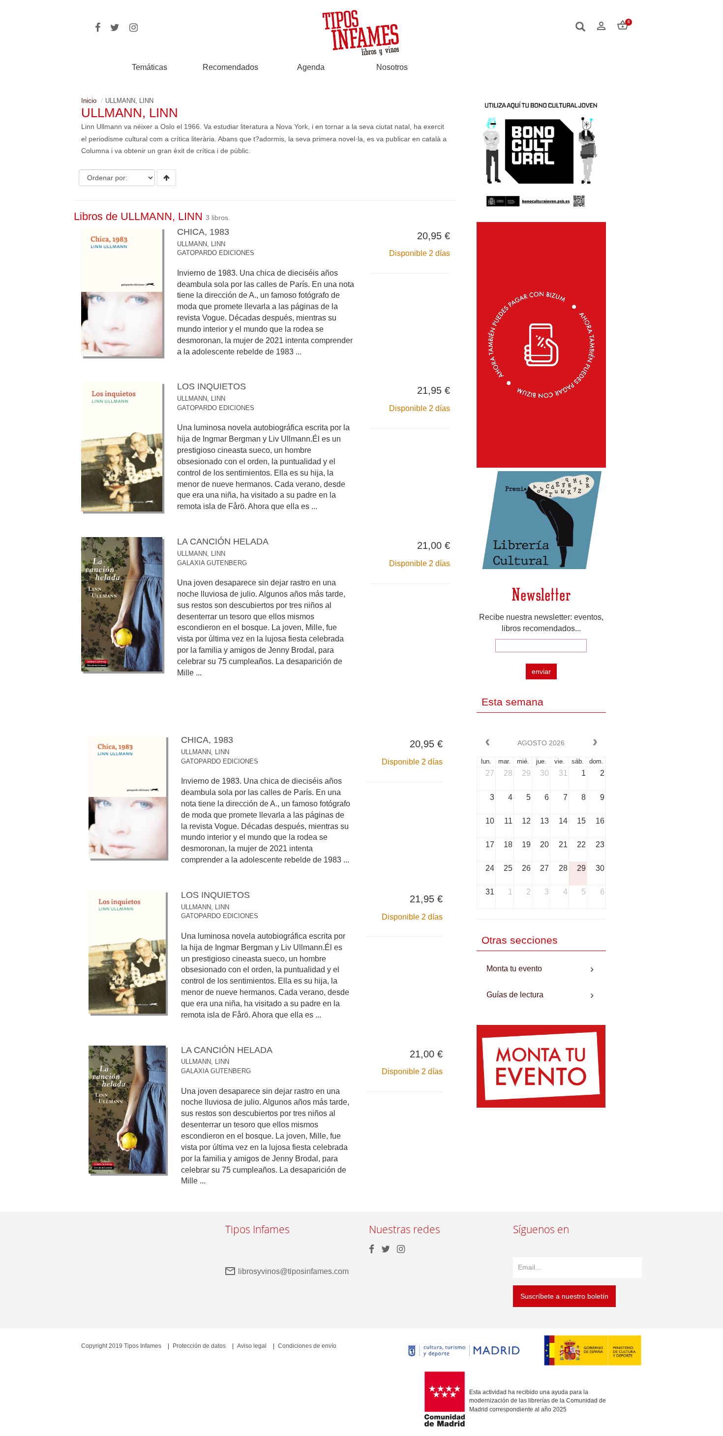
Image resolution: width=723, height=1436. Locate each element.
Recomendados (230, 67)
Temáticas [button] (149, 67)
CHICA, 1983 (203, 232)
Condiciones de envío (307, 1345)
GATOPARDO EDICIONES (215, 252)
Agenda (311, 67)
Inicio (88, 100)
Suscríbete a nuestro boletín (564, 1296)
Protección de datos (199, 1345)
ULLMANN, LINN (201, 244)
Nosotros (392, 67)
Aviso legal (252, 1345)
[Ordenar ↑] (166, 177)
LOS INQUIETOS (211, 386)
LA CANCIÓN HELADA (223, 541)
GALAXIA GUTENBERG (212, 563)
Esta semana (512, 701)
